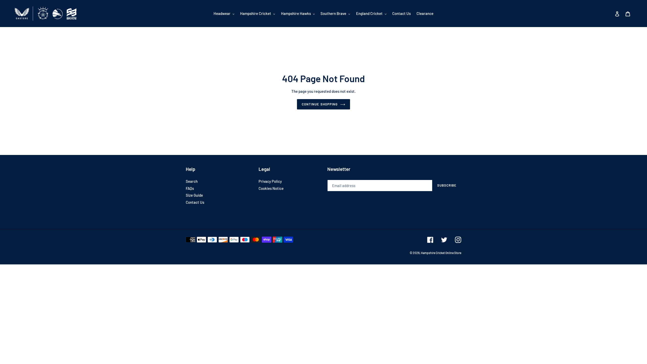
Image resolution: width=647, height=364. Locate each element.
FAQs (190, 188)
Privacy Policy (270, 181)
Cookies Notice (271, 188)
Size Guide (194, 195)
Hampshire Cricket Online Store (441, 253)
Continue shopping (320, 104)
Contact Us (195, 202)
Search (192, 181)
